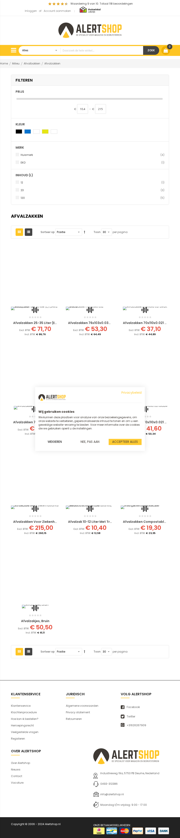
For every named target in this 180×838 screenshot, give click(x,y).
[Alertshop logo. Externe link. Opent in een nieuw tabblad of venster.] (52, 397)
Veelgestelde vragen (24, 732)
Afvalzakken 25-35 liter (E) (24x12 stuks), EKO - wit (54, 323)
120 (92, 198)
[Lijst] (28, 232)
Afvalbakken (32, 63)
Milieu (16, 63)
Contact (16, 776)
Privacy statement (78, 712)
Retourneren (74, 719)
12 (92, 182)
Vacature (17, 783)
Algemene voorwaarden (82, 706)
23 (92, 190)
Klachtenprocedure (24, 712)
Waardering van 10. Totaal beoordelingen (101, 3)
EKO (92, 162)
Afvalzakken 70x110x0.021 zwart (148, 323)
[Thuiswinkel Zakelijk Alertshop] (90, 9)
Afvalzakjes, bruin (35, 621)
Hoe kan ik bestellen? (24, 719)
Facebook (133, 707)
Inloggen (31, 11)
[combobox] (81, 50)
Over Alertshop (20, 763)
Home (4, 63)
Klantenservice (21, 706)
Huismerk (92, 155)
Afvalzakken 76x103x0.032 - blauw (95, 323)
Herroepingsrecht (22, 725)
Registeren (18, 738)
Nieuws (15, 769)
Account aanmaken (57, 11)
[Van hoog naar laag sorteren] (84, 232)
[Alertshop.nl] (90, 29)
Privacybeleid (131, 393)
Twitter (131, 716)
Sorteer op (48, 232)
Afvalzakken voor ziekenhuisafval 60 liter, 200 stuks (55, 522)
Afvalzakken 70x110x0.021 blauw (148, 422)
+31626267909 (136, 725)
